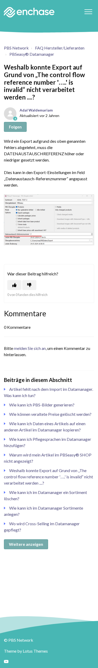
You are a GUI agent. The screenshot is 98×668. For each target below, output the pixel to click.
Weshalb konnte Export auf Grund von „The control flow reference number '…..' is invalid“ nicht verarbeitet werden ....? (48, 476)
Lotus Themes (35, 650)
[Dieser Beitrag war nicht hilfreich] (29, 285)
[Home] (29, 12)
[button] (88, 11)
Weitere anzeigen (26, 544)
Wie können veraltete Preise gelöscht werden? (50, 414)
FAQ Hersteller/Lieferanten (59, 47)
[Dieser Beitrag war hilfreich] (14, 285)
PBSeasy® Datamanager (31, 54)
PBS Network (16, 47)
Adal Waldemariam (36, 110)
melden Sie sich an (30, 348)
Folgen (15, 126)
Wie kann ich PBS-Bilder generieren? (41, 404)
